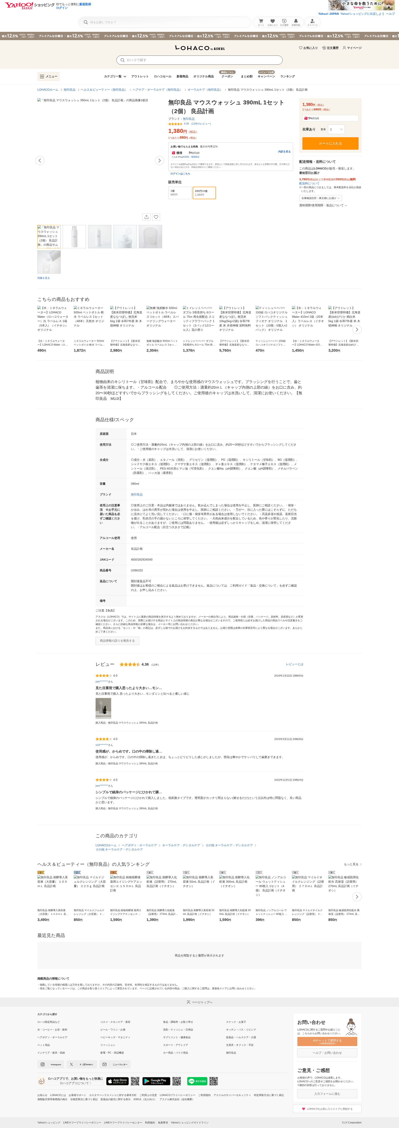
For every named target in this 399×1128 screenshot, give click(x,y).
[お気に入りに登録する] (156, 217)
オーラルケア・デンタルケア (181, 845)
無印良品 (69, 89)
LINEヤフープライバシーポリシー (82, 1122)
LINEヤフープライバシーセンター (123, 1122)
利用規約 (150, 1122)
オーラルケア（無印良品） (205, 89)
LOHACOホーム (47, 89)
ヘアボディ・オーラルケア (139, 845)
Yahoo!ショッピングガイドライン (190, 1122)
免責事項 (163, 1122)
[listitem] (68, 1022)
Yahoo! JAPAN (328, 13)
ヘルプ (390, 13)
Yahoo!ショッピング (48, 1122)
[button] (336, 129)
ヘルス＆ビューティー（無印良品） (104, 89)
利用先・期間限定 (191, 157)
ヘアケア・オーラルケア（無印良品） (157, 89)
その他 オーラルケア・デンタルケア (229, 845)
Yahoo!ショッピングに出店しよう (362, 13)
